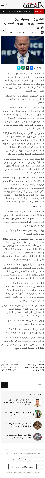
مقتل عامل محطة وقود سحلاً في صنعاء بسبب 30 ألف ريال (18, 436)
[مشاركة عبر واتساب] (23, 68)
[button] (2, 4)
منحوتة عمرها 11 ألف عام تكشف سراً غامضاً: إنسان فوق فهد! (18, 425)
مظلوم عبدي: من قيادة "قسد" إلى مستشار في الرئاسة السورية (17, 413)
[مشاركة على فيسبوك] (31, 68)
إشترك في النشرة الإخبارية (24, 467)
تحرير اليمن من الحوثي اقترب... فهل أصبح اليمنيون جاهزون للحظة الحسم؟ (17, 402)
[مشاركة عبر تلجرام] (19, 68)
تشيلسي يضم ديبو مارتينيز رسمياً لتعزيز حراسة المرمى (16, 11)
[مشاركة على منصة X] (27, 68)
